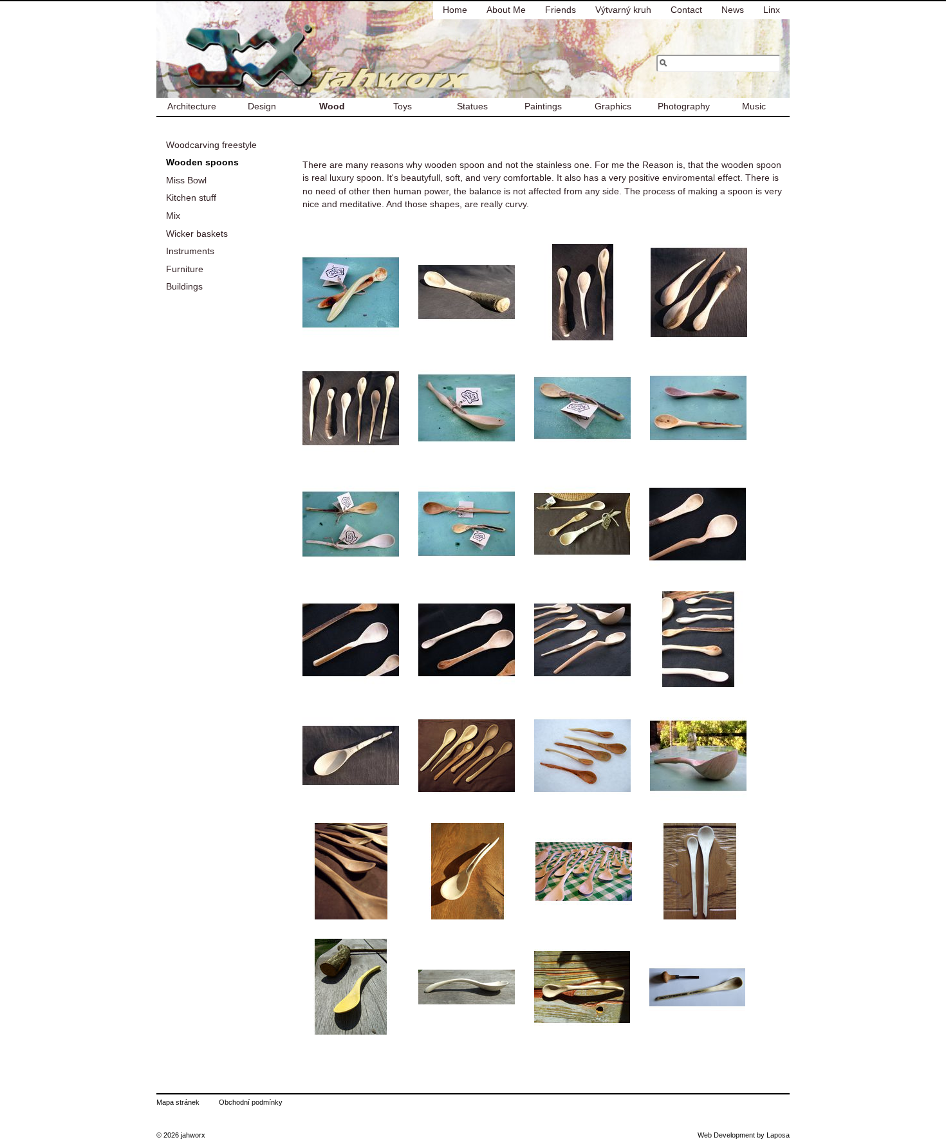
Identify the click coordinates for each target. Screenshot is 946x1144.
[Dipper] (350, 755)
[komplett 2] (698, 639)
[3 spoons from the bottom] (699, 292)
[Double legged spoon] (350, 292)
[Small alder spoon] (582, 408)
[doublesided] (466, 639)
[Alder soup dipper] (698, 755)
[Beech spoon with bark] (466, 292)
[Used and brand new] (698, 408)
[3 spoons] (582, 292)
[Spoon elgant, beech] (466, 408)
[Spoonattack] (583, 871)
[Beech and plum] (350, 523)
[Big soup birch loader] (466, 987)
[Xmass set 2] (582, 755)
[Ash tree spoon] (467, 871)
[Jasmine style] (699, 871)
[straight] (350, 639)
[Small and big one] (466, 523)
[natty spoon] (697, 523)
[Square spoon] (697, 987)
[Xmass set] (466, 755)
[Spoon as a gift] (582, 523)
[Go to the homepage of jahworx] (261, 49)
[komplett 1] (582, 639)
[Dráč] (350, 987)
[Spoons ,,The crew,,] (350, 408)
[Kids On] (582, 987)
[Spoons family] (351, 871)
